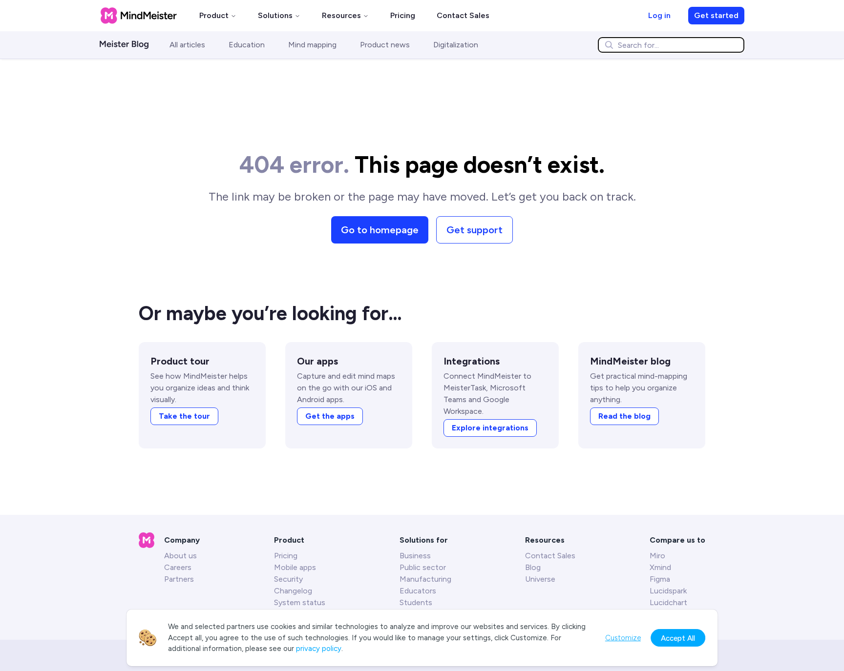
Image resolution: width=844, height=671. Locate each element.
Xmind (660, 567)
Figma (660, 579)
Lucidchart (668, 602)
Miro (657, 555)
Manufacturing (425, 579)
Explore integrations (490, 427)
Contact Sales (463, 15)
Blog (533, 567)
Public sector (423, 567)
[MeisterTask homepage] (139, 15)
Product (214, 15)
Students (416, 602)
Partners (179, 579)
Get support (474, 230)
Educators (418, 590)
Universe (540, 579)
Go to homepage (380, 230)
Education (247, 44)
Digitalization (455, 44)
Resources (341, 15)
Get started (716, 15)
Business (415, 555)
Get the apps (330, 416)
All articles (187, 44)
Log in (659, 15)
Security (288, 579)
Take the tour (184, 416)
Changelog (293, 590)
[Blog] (131, 45)
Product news (385, 44)
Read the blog (624, 416)
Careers (177, 567)
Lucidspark (668, 590)
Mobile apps (295, 567)
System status (299, 602)
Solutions (275, 15)
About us (180, 555)
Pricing (402, 15)
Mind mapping (312, 44)
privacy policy (318, 648)
